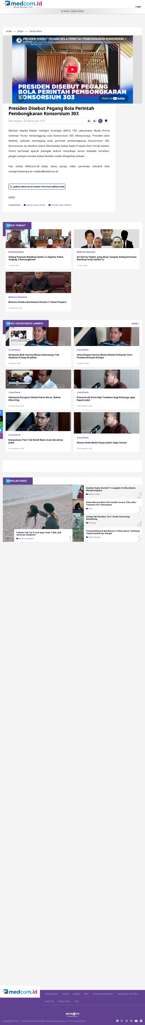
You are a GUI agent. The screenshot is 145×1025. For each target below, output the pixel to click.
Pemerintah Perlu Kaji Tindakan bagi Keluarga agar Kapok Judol (106, 398)
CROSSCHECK (35, 31)
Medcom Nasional (86, 252)
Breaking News (16, 252)
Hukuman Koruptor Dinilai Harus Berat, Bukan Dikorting (34, 398)
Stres (90, 509)
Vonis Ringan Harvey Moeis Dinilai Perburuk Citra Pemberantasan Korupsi (104, 356)
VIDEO (20, 31)
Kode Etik (49, 1001)
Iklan (86, 993)
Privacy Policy (64, 1001)
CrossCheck (14, 205)
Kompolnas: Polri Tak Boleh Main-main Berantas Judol (35, 441)
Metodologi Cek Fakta (127, 993)
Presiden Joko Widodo (61, 205)
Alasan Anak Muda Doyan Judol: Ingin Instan (102, 442)
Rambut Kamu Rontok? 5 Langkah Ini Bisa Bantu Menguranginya (111, 489)
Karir (77, 1001)
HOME (9, 31)
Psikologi (92, 523)
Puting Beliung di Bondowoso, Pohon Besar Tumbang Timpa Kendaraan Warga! (113, 532)
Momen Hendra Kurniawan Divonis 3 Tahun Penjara (37, 302)
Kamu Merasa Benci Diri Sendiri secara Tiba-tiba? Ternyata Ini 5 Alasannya (111, 503)
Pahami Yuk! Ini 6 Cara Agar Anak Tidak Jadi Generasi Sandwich (38, 533)
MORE (135, 323)
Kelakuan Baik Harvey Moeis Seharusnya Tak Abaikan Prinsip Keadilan (33, 356)
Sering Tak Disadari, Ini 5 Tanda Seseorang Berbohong (108, 517)
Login (138, 7)
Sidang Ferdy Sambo (35, 205)
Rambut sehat (93, 494)
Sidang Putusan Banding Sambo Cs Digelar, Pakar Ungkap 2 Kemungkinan (36, 258)
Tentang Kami (51, 993)
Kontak (65, 993)
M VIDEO (65, 11)
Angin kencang (94, 537)
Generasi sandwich (26, 539)
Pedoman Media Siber (103, 993)
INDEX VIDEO (77, 11)
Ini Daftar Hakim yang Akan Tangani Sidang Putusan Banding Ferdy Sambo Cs (107, 258)
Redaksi (76, 993)
